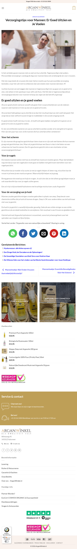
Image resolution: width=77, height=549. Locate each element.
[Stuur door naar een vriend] (43, 233)
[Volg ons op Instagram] (7, 450)
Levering (5, 464)
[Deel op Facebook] (23, 233)
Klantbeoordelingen (9, 502)
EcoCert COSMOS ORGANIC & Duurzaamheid (20, 498)
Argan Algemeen (38, 16)
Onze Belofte (7, 477)
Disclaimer (50, 543)
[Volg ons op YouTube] (19, 450)
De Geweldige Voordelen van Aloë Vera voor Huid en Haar (27, 256)
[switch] (7, 541)
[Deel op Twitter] (33, 233)
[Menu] (10, 527)
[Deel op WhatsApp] (13, 233)
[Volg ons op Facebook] (3, 450)
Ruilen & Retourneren (10, 468)
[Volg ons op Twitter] (11, 450)
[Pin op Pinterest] (54, 233)
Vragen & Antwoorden (10, 506)
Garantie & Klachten (9, 472)
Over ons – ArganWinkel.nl (12, 481)
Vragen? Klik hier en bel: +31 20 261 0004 (38, 1)
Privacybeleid (39, 543)
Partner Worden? (8, 494)
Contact (59, 543)
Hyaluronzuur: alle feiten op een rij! (18, 248)
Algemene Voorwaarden (23, 543)
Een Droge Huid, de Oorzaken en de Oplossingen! (23, 252)
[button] (3, 8)
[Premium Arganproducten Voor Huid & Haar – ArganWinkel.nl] (38, 8)
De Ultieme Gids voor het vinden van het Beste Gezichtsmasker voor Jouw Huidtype (37, 260)
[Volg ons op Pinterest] (15, 450)
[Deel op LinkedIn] (64, 233)
